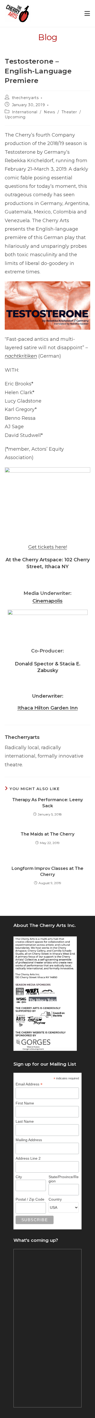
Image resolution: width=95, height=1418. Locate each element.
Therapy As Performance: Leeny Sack (47, 802)
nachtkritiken (21, 356)
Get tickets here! (47, 547)
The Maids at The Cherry (47, 834)
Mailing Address (29, 1140)
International (24, 112)
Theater (69, 112)
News (49, 112)
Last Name (25, 1121)
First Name (25, 1103)
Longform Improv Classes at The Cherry (47, 871)
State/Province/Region (64, 1179)
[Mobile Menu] (87, 13)
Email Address (29, 1084)
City (19, 1177)
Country (55, 1199)
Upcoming (15, 117)
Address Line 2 (28, 1158)
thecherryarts (25, 97)
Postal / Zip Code (30, 1199)
